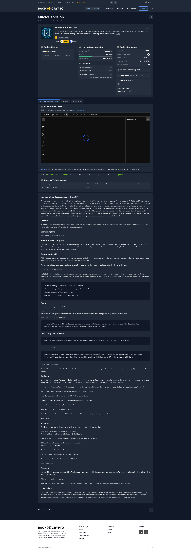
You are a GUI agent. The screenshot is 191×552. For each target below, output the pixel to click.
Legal (109, 532)
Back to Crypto (84, 527)
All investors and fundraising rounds (100, 77)
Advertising (111, 527)
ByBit (65, 41)
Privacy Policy (149, 547)
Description (77, 101)
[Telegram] (116, 2)
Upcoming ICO (84, 532)
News (66, 101)
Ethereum (123, 91)
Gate (74, 41)
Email (143, 527)
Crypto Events (84, 535)
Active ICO (82, 529)
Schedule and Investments (50, 101)
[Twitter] (112, 2)
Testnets (82, 538)
